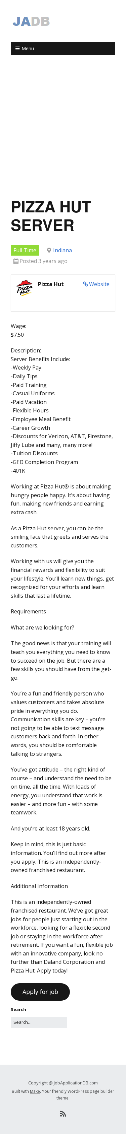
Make (35, 1091)
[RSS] (63, 1114)
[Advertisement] (63, 129)
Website (99, 284)
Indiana (62, 250)
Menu (28, 48)
